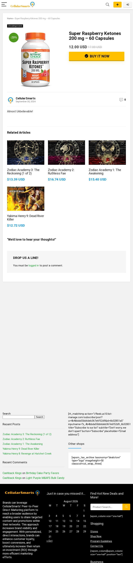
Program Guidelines (101, 541)
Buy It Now (99, 56)
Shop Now (95, 536)
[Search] (107, 4)
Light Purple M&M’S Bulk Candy (45, 478)
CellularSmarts (26, 98)
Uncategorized (15, 26)
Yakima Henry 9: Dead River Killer (21, 448)
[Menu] (4, 4)
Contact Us (96, 546)
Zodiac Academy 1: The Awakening (23, 443)
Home (10, 18)
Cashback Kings (12, 473)
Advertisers (117, 4)
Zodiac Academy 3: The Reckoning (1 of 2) (23, 171)
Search (7, 413)
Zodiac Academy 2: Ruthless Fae (61, 171)
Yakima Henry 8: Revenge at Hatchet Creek (27, 453)
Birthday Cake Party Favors (42, 473)
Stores (94, 531)
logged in (34, 265)
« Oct (49, 540)
